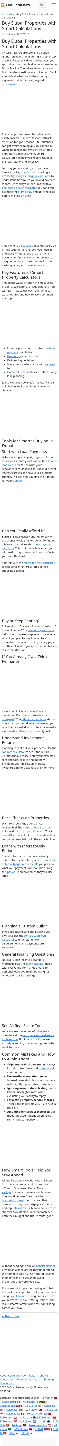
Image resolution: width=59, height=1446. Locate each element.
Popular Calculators (28, 1379)
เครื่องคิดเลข (21, 1429)
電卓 (12, 1433)
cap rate (50, 364)
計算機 (39, 1429)
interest (40, 150)
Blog (12, 14)
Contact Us (7, 1379)
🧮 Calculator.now (15, 5)
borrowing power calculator (19, 188)
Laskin (43, 1421)
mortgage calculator (37, 176)
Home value (14, 372)
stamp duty (25, 192)
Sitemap (49, 1379)
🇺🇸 (41, 5)
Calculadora (30, 1402)
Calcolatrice (9, 1402)
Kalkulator (6, 1417)
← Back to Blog (11, 1316)
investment (9, 84)
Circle (26, 172)
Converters (7, 1383)
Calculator (31, 1405)
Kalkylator (26, 1421)
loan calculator (35, 963)
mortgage (8, 719)
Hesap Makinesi (37, 1413)
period (11, 872)
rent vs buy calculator (41, 630)
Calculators (26, 245)
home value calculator (36, 827)
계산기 (25, 1433)
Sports (31, 711)
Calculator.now (19, 1296)
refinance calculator (33, 719)
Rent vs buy (14, 356)
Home (5, 14)
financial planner (44, 1266)
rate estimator (21, 1208)
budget (17, 480)
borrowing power (13, 1200)
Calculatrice (13, 1413)
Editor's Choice (38, 1375)
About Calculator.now (13, 1375)
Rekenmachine (38, 1425)
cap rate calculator (13, 752)
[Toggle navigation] (53, 5)
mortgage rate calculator (39, 563)
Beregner (47, 1398)
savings (6, 1192)
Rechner (17, 1425)
